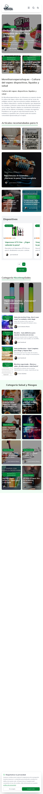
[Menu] (29, 8)
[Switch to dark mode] (38, 8)
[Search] (33, 8)
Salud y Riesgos (8, 135)
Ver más (21, 270)
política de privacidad (9, 785)
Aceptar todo (31, 789)
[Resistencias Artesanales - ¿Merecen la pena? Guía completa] (21, 169)
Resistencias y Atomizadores (11, 58)
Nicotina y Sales (9, 297)
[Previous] (19, 264)
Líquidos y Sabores (10, 27)
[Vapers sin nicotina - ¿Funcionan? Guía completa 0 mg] (21, 297)
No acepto (12, 789)
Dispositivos (28, 135)
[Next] (23, 264)
